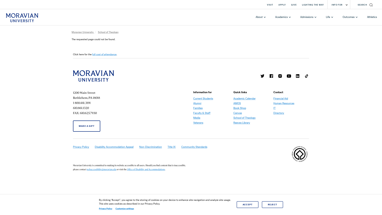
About (259, 17)
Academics (281, 17)
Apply (282, 4)
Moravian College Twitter (262, 76)
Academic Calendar (244, 98)
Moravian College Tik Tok (306, 76)
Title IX (172, 147)
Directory (278, 113)
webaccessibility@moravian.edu (101, 169)
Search (362, 4)
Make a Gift (86, 126)
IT (274, 108)
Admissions (306, 17)
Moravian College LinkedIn (297, 76)
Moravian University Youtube (289, 76)
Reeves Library (241, 123)
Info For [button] (337, 4)
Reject (272, 204)
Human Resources (283, 103)
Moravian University (83, 32)
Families (198, 108)
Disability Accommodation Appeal (114, 147)
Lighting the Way (313, 4)
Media (196, 118)
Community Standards (194, 147)
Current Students (203, 98)
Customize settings (124, 208)
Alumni (197, 103)
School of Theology (108, 32)
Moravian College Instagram (280, 76)
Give (294, 4)
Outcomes (349, 17)
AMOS (237, 103)
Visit (270, 4)
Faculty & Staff (201, 113)
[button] (366, 4)
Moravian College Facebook (271, 76)
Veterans (198, 123)
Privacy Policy (105, 208)
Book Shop (239, 108)
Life (328, 17)
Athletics (372, 17)
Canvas (237, 113)
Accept (248, 204)
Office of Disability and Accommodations (146, 169)
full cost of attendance (104, 54)
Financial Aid (280, 98)
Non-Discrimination (150, 147)
